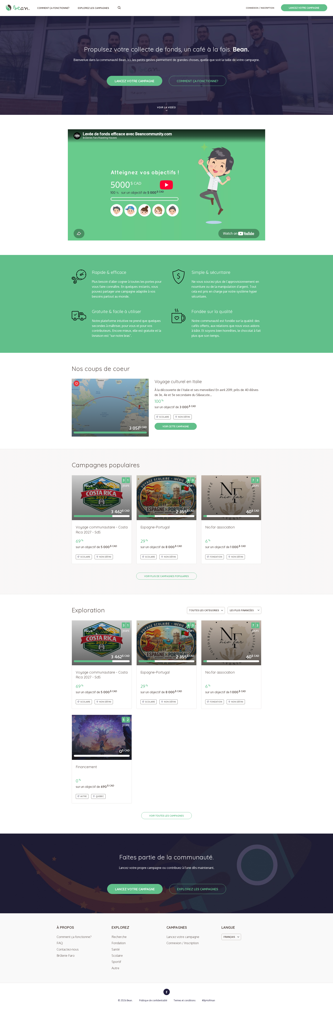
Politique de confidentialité (153, 1000)
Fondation (216, 557)
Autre (83, 796)
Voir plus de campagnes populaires (166, 576)
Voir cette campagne (175, 426)
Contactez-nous (68, 949)
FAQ (60, 943)
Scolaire (164, 417)
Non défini (184, 417)
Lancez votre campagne (304, 7)
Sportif (116, 962)
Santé (116, 949)
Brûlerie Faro (66, 955)
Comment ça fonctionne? (53, 8)
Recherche (119, 937)
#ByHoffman (208, 1000)
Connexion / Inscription (260, 8)
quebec (100, 796)
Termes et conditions (184, 1000)
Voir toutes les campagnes (166, 815)
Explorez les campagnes (93, 8)
